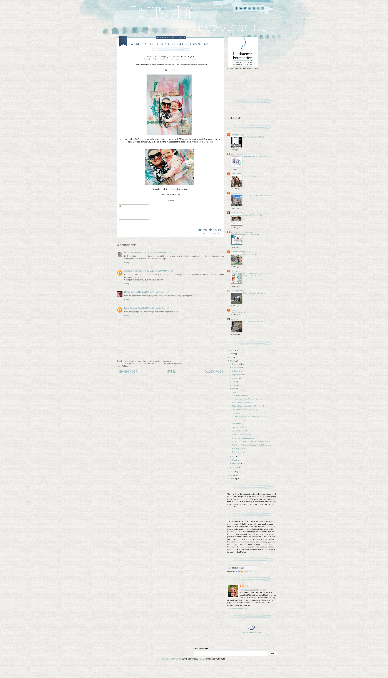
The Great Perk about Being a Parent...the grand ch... (253, 445)
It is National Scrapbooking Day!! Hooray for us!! (251, 441)
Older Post (214, 371)
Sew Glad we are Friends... (243, 431)
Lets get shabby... (239, 420)
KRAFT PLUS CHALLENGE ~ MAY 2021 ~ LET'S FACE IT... (256, 274)
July (234, 382)
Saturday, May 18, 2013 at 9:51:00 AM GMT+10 (154, 271)
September (237, 375)
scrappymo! (129, 271)
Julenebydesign (237, 135)
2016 (232, 350)
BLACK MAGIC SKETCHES (253, 137)
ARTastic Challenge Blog (241, 252)
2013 (232, 361)
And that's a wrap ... (251, 254)
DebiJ (245, 586)
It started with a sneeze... (242, 434)
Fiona (126, 308)
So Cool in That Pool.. (240, 395)
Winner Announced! (251, 234)
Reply (126, 263)
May (234, 389)
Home (171, 371)
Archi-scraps (236, 174)
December (236, 364)
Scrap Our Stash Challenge (241, 232)
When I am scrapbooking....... (244, 438)
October (235, 371)
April (234, 457)
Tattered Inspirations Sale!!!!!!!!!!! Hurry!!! (248, 406)
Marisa (127, 292)
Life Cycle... (237, 413)
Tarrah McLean (237, 154)
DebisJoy (234, 319)
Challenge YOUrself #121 (253, 215)
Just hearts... (237, 424)
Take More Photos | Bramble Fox (255, 156)
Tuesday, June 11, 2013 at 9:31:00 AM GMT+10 (149, 308)
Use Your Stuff (236, 213)
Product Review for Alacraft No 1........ (247, 399)
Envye (201, 659)
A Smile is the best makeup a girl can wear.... (250, 417)
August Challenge (250, 176)
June (234, 385)
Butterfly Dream (238, 449)
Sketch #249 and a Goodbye (254, 293)
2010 (232, 479)
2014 (232, 357)
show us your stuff (238, 310)
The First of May (238, 452)
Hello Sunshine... (239, 427)
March (235, 460)
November (236, 367)
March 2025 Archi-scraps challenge (257, 195)
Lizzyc (126, 252)
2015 (232, 354)
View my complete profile (237, 609)
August (235, 378)
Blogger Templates (171, 659)
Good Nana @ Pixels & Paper (254, 321)
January (235, 467)
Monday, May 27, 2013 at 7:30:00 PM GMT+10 (150, 292)
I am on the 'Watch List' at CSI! (244, 410)
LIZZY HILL (235, 271)
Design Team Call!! (238, 313)
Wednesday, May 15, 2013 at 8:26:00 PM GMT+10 (150, 252)
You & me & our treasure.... (243, 402)
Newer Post (128, 371)
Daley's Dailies (236, 193)
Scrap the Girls (150, 59)
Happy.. (235, 392)
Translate (247, 571)
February (236, 463)
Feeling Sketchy (237, 291)
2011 (232, 475)
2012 (232, 472)
